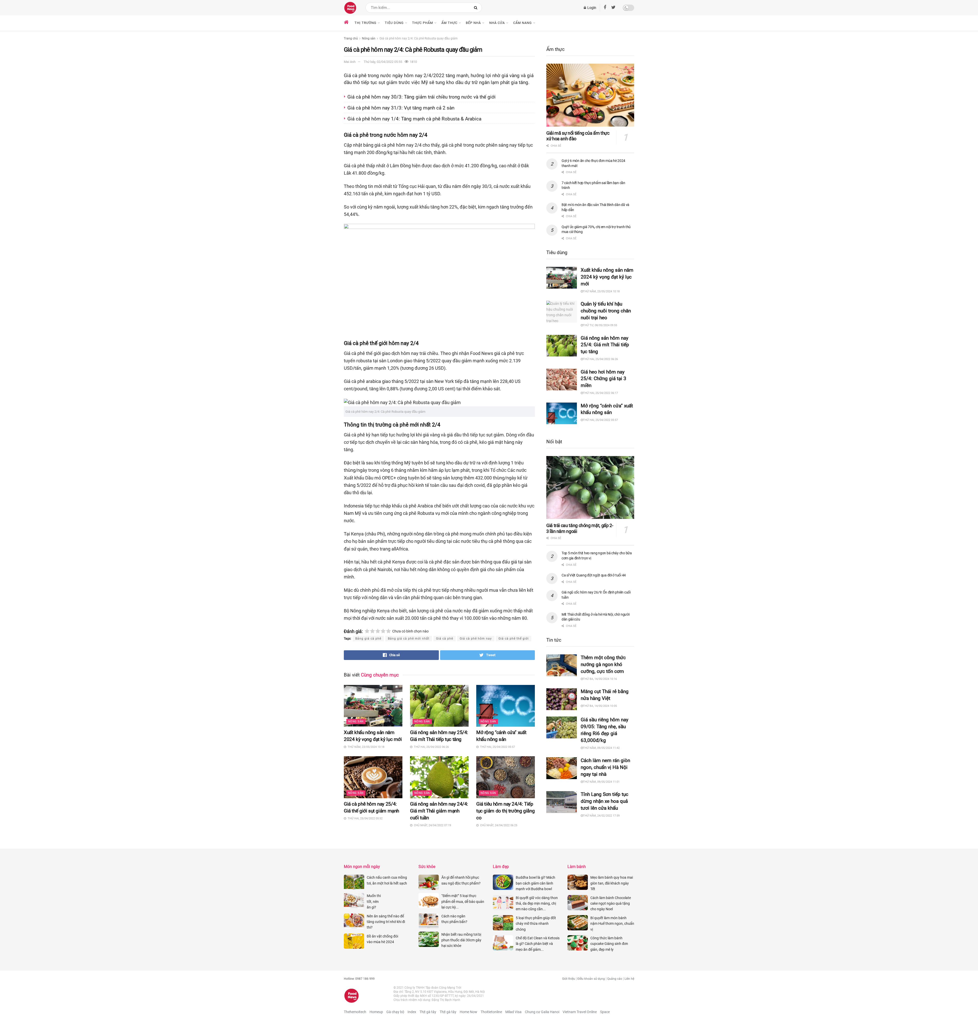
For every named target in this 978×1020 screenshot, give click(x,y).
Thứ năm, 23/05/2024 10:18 (601, 291)
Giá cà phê (444, 638)
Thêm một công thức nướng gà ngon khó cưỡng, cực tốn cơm (603, 664)
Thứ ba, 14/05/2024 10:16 (600, 679)
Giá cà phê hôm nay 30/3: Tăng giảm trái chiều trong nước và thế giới (422, 97)
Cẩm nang (522, 23)
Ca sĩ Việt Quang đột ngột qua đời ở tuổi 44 (594, 575)
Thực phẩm (422, 23)
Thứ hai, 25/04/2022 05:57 (600, 420)
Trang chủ (351, 38)
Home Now (468, 1012)
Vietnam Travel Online (580, 1012)
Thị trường (365, 23)
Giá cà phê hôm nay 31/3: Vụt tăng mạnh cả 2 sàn (401, 108)
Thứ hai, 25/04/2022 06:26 (600, 359)
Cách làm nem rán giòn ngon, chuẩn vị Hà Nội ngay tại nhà (605, 767)
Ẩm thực (449, 23)
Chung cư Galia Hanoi (542, 1012)
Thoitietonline (491, 1012)
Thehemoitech (355, 1012)
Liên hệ (629, 979)
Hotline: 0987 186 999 (359, 979)
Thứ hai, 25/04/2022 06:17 (600, 393)
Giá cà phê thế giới (513, 638)
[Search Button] (476, 8)
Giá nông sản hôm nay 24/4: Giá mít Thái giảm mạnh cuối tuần (439, 811)
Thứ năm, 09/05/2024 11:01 (601, 781)
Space (605, 1012)
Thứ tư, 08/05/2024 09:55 (600, 325)
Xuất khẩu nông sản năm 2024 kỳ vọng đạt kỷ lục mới (607, 277)
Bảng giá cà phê (368, 638)
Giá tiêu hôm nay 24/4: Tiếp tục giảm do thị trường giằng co (505, 811)
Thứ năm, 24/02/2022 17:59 (601, 815)
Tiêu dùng (394, 23)
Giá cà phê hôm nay (476, 638)
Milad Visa (513, 1012)
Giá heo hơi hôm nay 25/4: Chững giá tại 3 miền (603, 379)
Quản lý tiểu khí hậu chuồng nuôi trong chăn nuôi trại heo (606, 311)
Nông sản (368, 38)
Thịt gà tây (427, 1012)
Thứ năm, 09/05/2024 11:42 (601, 748)
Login (591, 8)
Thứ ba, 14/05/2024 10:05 (600, 706)
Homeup (376, 1012)
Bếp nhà (473, 23)
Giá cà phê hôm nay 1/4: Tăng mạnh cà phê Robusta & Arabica (414, 119)
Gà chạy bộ (395, 1012)
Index (412, 1012)
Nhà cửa (497, 23)
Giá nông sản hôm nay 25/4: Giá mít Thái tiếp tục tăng (605, 345)
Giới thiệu (568, 979)
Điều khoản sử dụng (591, 979)
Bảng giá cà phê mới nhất (408, 638)
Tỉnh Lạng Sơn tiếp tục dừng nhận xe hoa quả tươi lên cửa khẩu (604, 801)
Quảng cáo (614, 979)
